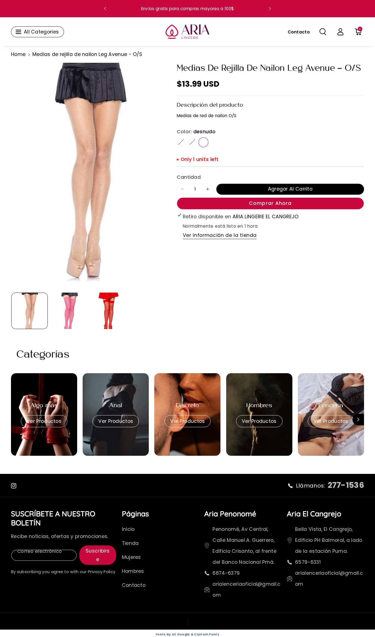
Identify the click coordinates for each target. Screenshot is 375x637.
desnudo (203, 142)
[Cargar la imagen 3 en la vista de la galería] (108, 311)
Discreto (187, 406)
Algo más (44, 406)
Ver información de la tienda (220, 235)
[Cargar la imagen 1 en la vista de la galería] (29, 311)
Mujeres (131, 557)
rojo (192, 142)
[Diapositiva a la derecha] (358, 419)
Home (18, 54)
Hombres (259, 406)
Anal (115, 406)
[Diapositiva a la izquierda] (17, 419)
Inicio (128, 529)
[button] (323, 32)
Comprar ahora (270, 203)
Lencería (330, 406)
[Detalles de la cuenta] (340, 32)
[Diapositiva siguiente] (270, 8)
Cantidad (189, 177)
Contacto (133, 585)
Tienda (130, 543)
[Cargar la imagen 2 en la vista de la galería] (69, 311)
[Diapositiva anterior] (105, 8)
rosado (181, 142)
